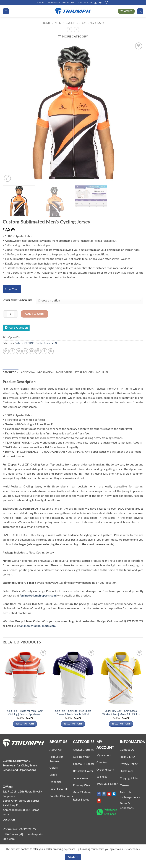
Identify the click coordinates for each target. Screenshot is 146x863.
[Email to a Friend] (25, 351)
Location (9, 819)
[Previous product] (76, 29)
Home (46, 23)
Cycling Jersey (93, 23)
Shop (40, 3)
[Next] (136, 112)
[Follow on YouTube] (99, 800)
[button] (95, 2)
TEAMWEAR (53, 3)
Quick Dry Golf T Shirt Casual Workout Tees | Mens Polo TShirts (121, 713)
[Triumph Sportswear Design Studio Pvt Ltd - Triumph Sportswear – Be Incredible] (73, 11)
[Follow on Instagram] (104, 794)
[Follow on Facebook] (99, 794)
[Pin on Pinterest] (32, 351)
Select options (25, 724)
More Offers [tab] (64, 372)
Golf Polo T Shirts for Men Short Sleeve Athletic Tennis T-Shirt (73, 713)
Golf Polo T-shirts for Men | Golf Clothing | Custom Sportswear (25, 713)
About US (68, 3)
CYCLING (72, 23)
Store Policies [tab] (84, 372)
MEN (58, 23)
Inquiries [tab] (102, 372)
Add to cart (35, 314)
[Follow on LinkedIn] (114, 794)
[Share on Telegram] (51, 351)
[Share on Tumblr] (44, 351)
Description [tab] (11, 372)
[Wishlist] (100, 2)
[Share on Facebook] (12, 351)
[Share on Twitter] (19, 351)
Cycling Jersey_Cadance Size (17, 300)
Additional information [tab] (37, 372)
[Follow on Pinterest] (109, 794)
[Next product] (69, 29)
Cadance (19, 343)
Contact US (84, 3)
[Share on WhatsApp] (6, 351)
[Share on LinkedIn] (38, 351)
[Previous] (10, 112)
